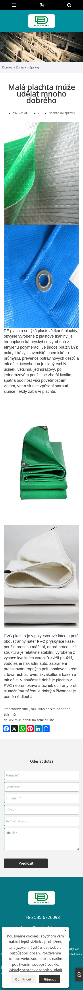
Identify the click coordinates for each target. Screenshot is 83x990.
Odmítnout (23, 979)
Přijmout (49, 979)
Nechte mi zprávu (61, 113)
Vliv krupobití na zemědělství (33, 720)
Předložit (26, 863)
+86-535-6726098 (42, 917)
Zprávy (21, 67)
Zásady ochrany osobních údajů (35, 969)
